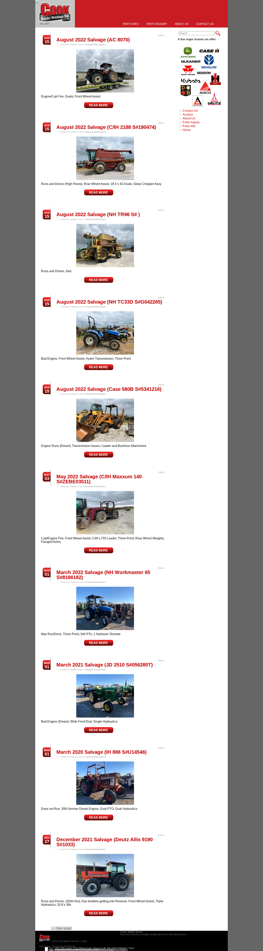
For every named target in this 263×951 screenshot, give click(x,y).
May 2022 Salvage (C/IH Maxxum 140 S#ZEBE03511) (99, 479)
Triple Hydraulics (117, 950)
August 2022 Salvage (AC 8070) (93, 40)
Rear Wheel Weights (117, 948)
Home (187, 130)
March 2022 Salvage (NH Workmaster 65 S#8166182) (103, 574)
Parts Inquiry (157, 23)
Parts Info (131, 23)
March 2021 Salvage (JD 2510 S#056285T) (104, 665)
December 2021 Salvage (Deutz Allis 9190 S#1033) (104, 842)
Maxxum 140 (99, 948)
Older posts (61, 928)
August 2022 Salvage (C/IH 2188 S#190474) (106, 127)
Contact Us (205, 23)
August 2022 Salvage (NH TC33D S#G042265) (109, 302)
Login (84, 941)
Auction (188, 114)
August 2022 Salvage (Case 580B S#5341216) (109, 389)
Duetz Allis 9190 (62, 950)
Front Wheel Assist (82, 948)
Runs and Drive (100, 950)
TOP (160, 35)
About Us (181, 23)
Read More (98, 105)
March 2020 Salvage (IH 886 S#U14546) (101, 752)
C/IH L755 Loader (63, 948)
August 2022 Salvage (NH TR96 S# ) (98, 214)
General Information (95, 44)
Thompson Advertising (63, 946)
